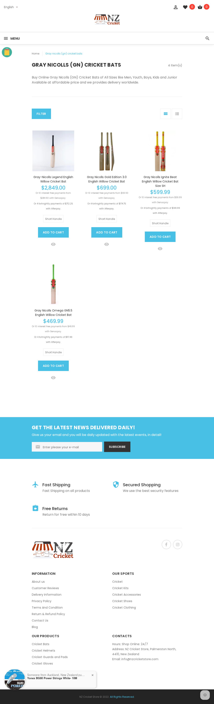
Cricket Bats (40, 644)
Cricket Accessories (126, 595)
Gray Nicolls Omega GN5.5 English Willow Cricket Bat (53, 312)
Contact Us (40, 620)
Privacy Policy (41, 601)
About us (38, 582)
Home (35, 53)
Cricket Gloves (42, 663)
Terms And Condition (47, 607)
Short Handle (53, 219)
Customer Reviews (45, 588)
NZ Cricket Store (89, 697)
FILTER (41, 114)
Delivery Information (46, 595)
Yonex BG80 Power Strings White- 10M (52, 678)
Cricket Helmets (43, 650)
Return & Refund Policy (48, 614)
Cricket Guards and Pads (50, 657)
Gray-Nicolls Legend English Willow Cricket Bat (53, 179)
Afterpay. (56, 208)
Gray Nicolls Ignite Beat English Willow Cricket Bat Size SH (160, 181)
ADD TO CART (53, 232)
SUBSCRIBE (117, 447)
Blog (35, 627)
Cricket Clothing (124, 607)
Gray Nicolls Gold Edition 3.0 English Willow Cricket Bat (107, 179)
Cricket (117, 582)
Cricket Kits (120, 588)
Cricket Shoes (122, 601)
